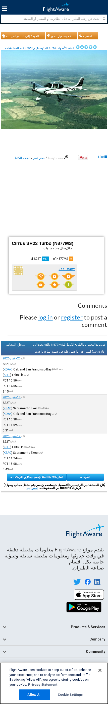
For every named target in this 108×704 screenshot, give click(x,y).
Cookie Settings (70, 694)
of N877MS (62, 259)
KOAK (8, 369)
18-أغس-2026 (12, 397)
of (39, 259)
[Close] (99, 670)
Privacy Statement (42, 684)
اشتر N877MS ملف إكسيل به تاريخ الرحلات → (36, 476)
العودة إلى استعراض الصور (21, 36)
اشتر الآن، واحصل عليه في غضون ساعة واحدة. (63, 351)
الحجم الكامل (22, 158)
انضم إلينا (32, 488)
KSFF (7, 375)
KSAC (7, 408)
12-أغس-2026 (12, 436)
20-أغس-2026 (12, 358)
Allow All (34, 694)
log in (45, 317)
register (72, 317)
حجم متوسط (56, 158)
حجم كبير (39, 158)
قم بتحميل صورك (59, 36)
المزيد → (85, 476)
